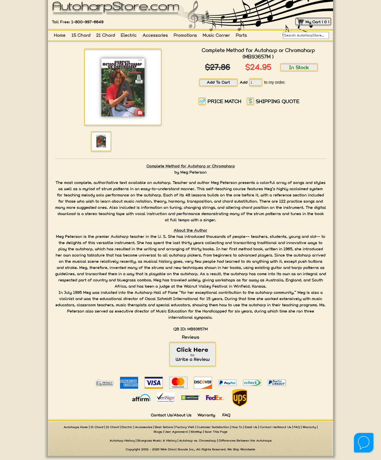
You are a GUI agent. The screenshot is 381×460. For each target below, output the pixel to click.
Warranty (206, 415)
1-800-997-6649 (87, 21)
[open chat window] (364, 443)
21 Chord (105, 35)
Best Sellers (164, 427)
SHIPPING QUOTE (277, 101)
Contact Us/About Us (171, 415)
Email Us (251, 427)
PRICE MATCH (224, 101)
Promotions (185, 35)
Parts (241, 35)
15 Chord (81, 35)
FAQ (226, 415)
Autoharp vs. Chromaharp (197, 440)
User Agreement (176, 432)
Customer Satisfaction (213, 427)
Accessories (155, 35)
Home (60, 35)
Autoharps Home (76, 427)
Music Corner (216, 35)
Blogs (158, 432)
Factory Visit (184, 427)
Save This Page (216, 432)
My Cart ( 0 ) (317, 21)
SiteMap (196, 432)
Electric (129, 35)
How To (237, 427)
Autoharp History (122, 440)
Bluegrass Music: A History (157, 440)
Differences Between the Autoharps (245, 440)
